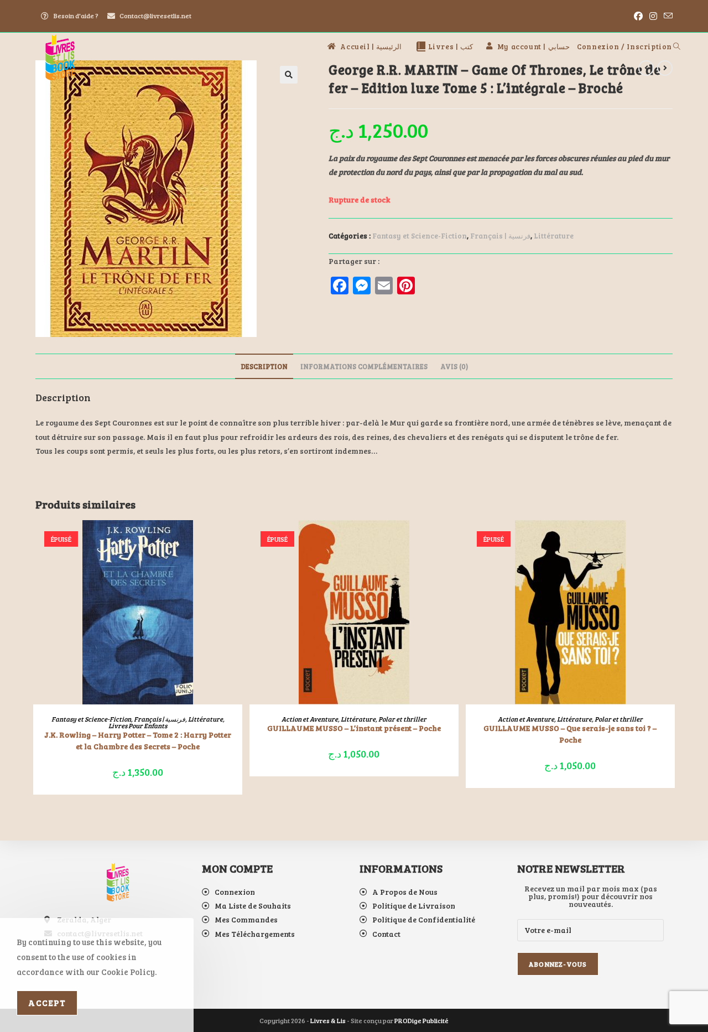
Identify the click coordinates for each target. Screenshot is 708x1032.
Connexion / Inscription (624, 46)
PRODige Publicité (421, 1020)
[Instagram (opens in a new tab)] (653, 16)
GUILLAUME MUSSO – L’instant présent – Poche (354, 728)
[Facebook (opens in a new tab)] (638, 16)
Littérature (554, 236)
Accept (47, 1002)
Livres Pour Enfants (137, 725)
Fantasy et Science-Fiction (419, 236)
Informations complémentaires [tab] (364, 366)
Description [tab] (264, 366)
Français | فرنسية (500, 236)
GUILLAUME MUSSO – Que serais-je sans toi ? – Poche (570, 734)
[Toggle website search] (677, 46)
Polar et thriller (402, 718)
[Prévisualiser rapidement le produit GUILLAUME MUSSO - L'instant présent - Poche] (453, 539)
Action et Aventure (310, 718)
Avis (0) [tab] (454, 366)
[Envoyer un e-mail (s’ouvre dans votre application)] (666, 16)
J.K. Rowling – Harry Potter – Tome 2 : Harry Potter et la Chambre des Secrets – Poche (137, 740)
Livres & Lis (328, 1020)
